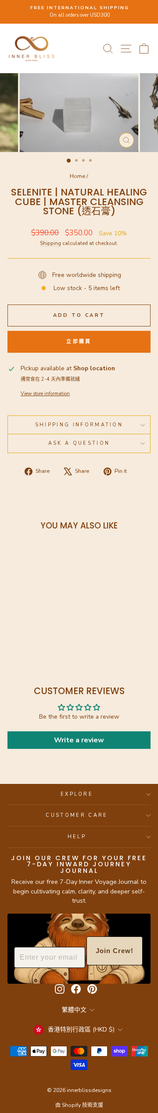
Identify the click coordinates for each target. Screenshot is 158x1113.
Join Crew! (114, 950)
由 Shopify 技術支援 (79, 1105)
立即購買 (78, 341)
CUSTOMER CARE (77, 815)
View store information (45, 393)
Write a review (79, 740)
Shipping (50, 243)
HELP (77, 836)
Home (77, 176)
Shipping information (79, 425)
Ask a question (79, 443)
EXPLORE (77, 794)
